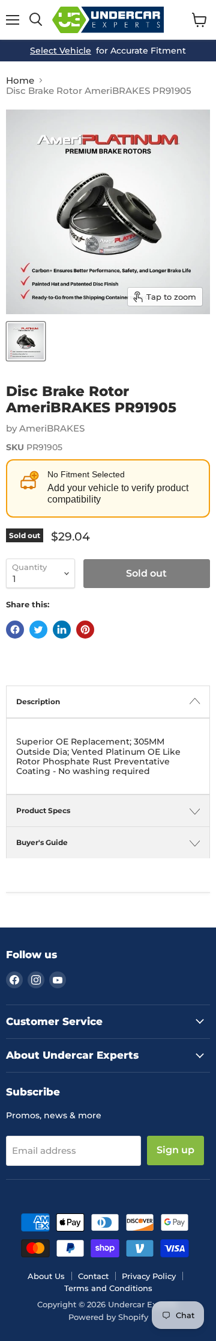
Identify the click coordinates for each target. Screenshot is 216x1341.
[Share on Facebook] (15, 630)
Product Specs (43, 810)
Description (38, 701)
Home (20, 80)
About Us (46, 1276)
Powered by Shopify (108, 1317)
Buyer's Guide (42, 842)
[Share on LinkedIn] (62, 630)
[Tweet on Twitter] (38, 630)
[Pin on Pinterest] (85, 630)
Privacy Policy (149, 1276)
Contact (93, 1276)
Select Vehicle (60, 50)
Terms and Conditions (108, 1288)
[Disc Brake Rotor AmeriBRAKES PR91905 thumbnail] (26, 341)
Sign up (175, 1150)
